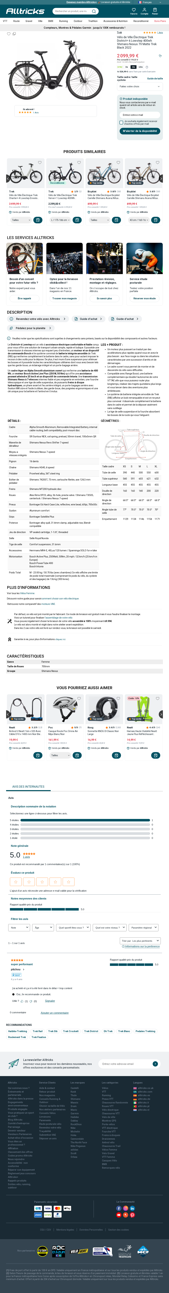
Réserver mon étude (145, 298)
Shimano (75, 1099)
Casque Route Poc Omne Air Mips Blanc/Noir (63, 732)
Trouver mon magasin (64, 298)
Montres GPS (109, 1120)
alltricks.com (145, 1091)
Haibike (75, 1117)
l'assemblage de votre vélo (58, 617)
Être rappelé (24, 298)
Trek (119, 32)
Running (63, 21)
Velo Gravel (108, 1153)
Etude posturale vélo (50, 1124)
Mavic (74, 1110)
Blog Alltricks (15, 1119)
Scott (73, 1153)
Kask (73, 1091)
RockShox (76, 1124)
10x (140, 67)
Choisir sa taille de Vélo (52, 1106)
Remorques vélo (111, 1168)
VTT (5, 21)
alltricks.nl (143, 1110)
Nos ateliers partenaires (52, 1109)
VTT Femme (108, 1157)
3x (126, 67)
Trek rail (38, 1031)
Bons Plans (160, 21)
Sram (74, 1106)
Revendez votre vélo (50, 1127)
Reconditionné (141, 21)
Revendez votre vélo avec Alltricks (38, 319)
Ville (40, 21)
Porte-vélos (108, 1124)
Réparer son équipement (21, 1169)
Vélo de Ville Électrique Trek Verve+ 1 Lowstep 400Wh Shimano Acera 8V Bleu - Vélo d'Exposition (63, 197)
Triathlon (93, 21)
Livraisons (45, 1116)
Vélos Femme (27, 593)
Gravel (29, 21)
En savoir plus (104, 298)
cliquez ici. (60, 639)
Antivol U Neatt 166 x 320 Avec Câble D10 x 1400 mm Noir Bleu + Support (25, 733)
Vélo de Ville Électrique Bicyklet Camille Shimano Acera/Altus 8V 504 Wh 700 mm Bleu (104, 197)
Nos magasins (47, 1095)
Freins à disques (111, 1135)
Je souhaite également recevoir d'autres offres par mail (140, 122)
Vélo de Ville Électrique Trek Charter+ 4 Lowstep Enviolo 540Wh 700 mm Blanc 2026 (23, 197)
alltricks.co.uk (145, 1088)
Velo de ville (108, 1117)
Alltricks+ (13, 1177)
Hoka (73, 1135)
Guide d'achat (88, 319)
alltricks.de (144, 1099)
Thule (74, 1095)
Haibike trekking (17, 1031)
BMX (50, 21)
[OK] (155, 1064)
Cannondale (77, 1139)
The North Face (79, 1142)
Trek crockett (71, 1031)
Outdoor (78, 21)
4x (133, 67)
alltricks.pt (143, 1106)
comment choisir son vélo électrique (60, 598)
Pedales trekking (145, 1031)
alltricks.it (143, 1102)
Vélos (105, 1088)
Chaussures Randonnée (115, 1102)
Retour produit (47, 1091)
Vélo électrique (110, 1110)
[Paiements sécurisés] (52, 1212)
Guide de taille (155, 78)
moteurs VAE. (48, 604)
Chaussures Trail (111, 1146)
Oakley (74, 1120)
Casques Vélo (109, 1160)
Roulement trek (17, 1037)
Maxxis (74, 1102)
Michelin (75, 1131)
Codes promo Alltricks (20, 1155)
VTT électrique (110, 1128)
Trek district (91, 1031)
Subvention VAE (47, 1135)
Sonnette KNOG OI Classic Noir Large (103, 732)
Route (16, 21)
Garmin (75, 1113)
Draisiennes (108, 1139)
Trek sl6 (52, 1031)
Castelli (75, 1088)
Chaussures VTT (111, 1113)
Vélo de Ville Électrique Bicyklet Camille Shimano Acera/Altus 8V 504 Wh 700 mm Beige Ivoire (143, 197)
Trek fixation (39, 1037)
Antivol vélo (108, 1142)
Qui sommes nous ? (19, 1088)
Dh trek (108, 1031)
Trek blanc (124, 1031)
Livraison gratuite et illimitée (98, 2)
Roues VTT (108, 1106)
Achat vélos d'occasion (20, 1138)
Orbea (74, 1157)
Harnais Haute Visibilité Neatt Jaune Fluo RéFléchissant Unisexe (142, 733)
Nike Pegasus (78, 1146)
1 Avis (36, 113)
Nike (73, 1128)
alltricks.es (144, 1095)
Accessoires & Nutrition (115, 21)
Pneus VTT (107, 1099)
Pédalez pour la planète (30, 328)
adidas (74, 1149)
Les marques (77, 1082)
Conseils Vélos (47, 1113)
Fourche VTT (109, 1131)
